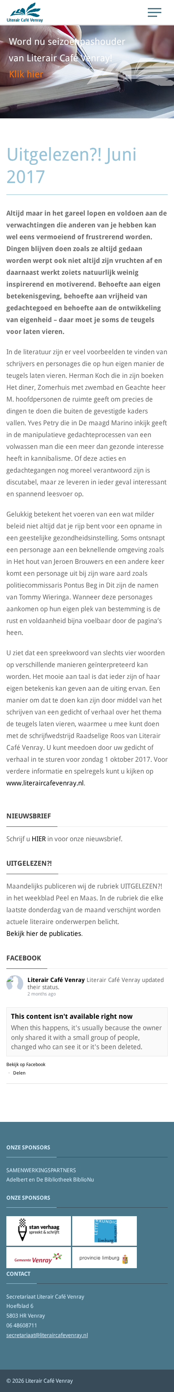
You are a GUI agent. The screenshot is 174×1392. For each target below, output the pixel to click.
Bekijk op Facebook (25, 1064)
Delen (19, 1073)
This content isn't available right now (72, 1016)
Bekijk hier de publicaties (43, 934)
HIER (39, 839)
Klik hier (26, 74)
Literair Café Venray (56, 979)
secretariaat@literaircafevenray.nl (47, 1335)
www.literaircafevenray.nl (45, 783)
